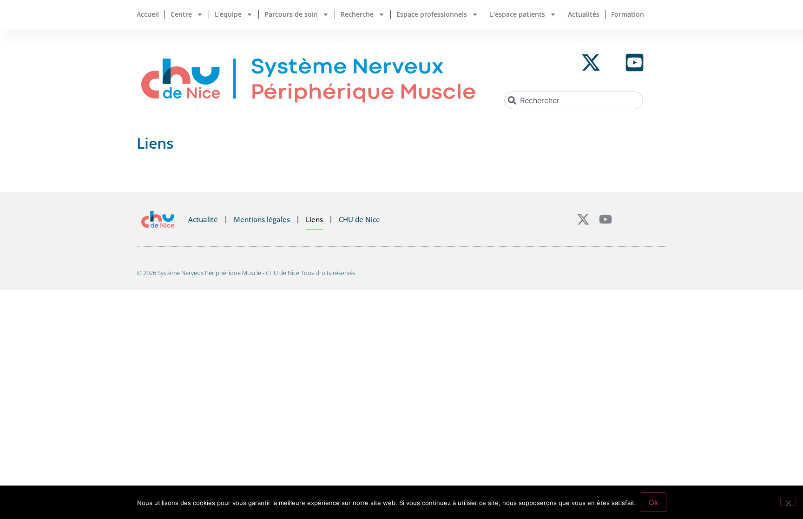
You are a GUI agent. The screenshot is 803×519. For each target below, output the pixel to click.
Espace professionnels (431, 14)
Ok (653, 502)
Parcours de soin (291, 14)
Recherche (357, 14)
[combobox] (573, 100)
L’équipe (228, 14)
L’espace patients (517, 14)
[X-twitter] (583, 219)
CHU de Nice (359, 219)
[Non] (788, 502)
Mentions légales (262, 219)
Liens (314, 219)
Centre (181, 14)
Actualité (203, 219)
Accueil (148, 14)
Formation (627, 14)
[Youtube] (605, 219)
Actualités (583, 14)
